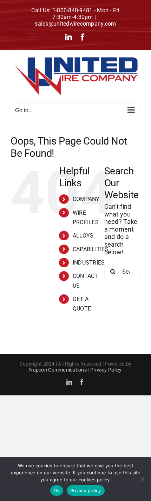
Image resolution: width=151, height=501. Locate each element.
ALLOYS (83, 235)
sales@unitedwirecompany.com (75, 23)
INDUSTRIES (89, 262)
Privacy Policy (106, 370)
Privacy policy (85, 490)
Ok (57, 490)
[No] (142, 478)
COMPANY (86, 199)
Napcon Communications (58, 370)
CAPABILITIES (91, 249)
